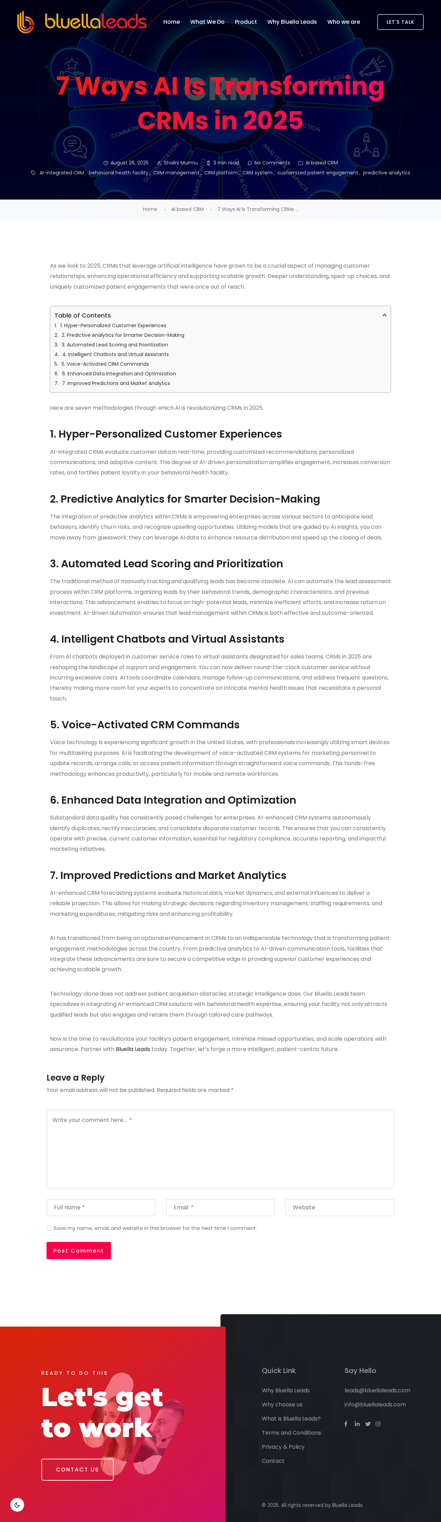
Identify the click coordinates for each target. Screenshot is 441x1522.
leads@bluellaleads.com (377, 1390)
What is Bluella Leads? (291, 1419)
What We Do (207, 22)
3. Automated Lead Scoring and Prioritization (115, 344)
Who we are (343, 22)
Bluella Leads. (347, 1505)
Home (171, 22)
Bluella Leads (133, 1049)
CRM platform (221, 172)
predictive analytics (386, 172)
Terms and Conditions (291, 1433)
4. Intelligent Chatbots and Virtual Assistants (115, 354)
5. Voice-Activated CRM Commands (105, 364)
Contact (273, 1461)
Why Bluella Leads (292, 22)
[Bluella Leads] (81, 22)
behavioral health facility (118, 172)
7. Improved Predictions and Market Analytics (116, 383)
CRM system (258, 172)
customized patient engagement (317, 172)
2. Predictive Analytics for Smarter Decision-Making (123, 335)
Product (246, 22)
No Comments (272, 162)
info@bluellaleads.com (375, 1404)
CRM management (176, 172)
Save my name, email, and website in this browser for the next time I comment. (155, 1228)
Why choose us (282, 1404)
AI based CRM (322, 162)
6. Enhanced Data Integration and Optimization (119, 373)
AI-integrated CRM (62, 172)
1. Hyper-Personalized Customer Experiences (113, 325)
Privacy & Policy (283, 1447)
